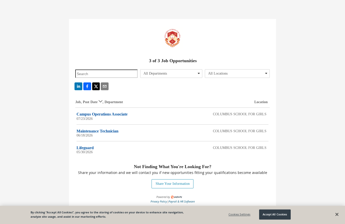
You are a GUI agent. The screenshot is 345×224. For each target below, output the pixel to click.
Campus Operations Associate (102, 114)
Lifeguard (85, 148)
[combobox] (171, 73)
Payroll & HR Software (181, 201)
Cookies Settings (240, 214)
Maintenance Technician (97, 131)
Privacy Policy (159, 201)
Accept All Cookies (275, 214)
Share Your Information (173, 184)
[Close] (336, 214)
